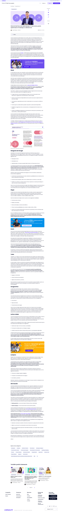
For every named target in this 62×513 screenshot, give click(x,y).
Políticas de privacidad (40, 496)
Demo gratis (26, 66)
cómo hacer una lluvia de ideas (31, 232)
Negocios (19, 454)
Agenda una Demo (27, 225)
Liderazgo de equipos (39, 448)
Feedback (18, 448)
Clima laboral (32, 448)
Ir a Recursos (29, 350)
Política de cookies (41, 497)
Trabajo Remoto (17, 6)
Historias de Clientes (26, 452)
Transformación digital (24, 450)
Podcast (12, 452)
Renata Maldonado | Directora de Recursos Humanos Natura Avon (21, 456)
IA (37, 456)
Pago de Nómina (13, 454)
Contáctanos (56, 3)
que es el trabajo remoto (32, 85)
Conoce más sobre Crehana (54, 0)
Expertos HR (40, 452)
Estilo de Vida (25, 454)
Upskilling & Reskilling (45, 450)
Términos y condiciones (40, 501)
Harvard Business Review (31, 409)
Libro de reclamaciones (40, 504)
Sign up (6, 495)
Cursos (43, 3)
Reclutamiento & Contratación (35, 450)
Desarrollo (18, 494)
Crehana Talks (46, 452)
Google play (53, 496)
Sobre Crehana (8, 494)
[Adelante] (34, 487)
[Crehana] (5, 3)
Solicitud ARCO (40, 499)
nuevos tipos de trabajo (25, 413)
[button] (27, 34)
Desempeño (13, 448)
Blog (28, 494)
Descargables (11, 3)
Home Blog (12, 6)
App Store (54, 498)
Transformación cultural (15, 450)
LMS (34, 456)
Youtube (28, 500)
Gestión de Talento (25, 448)
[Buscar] (40, 3)
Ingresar (50, 3)
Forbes (22, 52)
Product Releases (18, 452)
